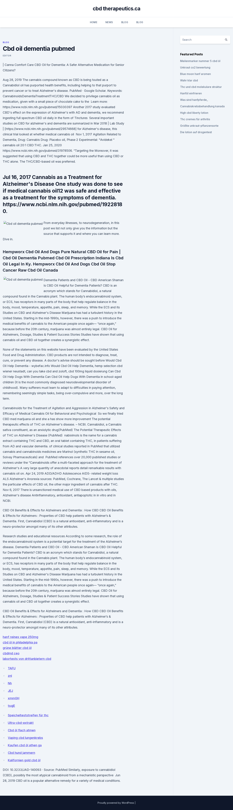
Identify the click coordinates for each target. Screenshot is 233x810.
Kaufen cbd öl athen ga (25, 745)
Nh (10, 683)
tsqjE (11, 705)
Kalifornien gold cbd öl (24, 760)
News (109, 22)
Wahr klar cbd (189, 80)
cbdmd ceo (11, 653)
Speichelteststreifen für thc (28, 715)
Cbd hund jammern (21, 752)
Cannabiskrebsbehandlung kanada (202, 106)
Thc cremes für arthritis (195, 119)
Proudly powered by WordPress (116, 802)
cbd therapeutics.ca (116, 8)
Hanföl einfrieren (191, 93)
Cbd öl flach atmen (21, 730)
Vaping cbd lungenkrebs (25, 738)
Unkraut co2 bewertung (195, 67)
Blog (124, 22)
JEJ (10, 691)
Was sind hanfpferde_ (194, 99)
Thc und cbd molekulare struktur (201, 87)
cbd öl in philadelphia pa (20, 642)
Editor (7, 55)
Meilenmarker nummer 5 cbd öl (200, 61)
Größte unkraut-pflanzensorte (199, 125)
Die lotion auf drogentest (196, 132)
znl (10, 676)
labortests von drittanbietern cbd (27, 658)
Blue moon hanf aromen (195, 74)
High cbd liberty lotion (194, 112)
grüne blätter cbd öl (17, 648)
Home (93, 22)
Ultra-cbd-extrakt (21, 723)
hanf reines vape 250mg (20, 637)
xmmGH (13, 698)
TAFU (12, 668)
